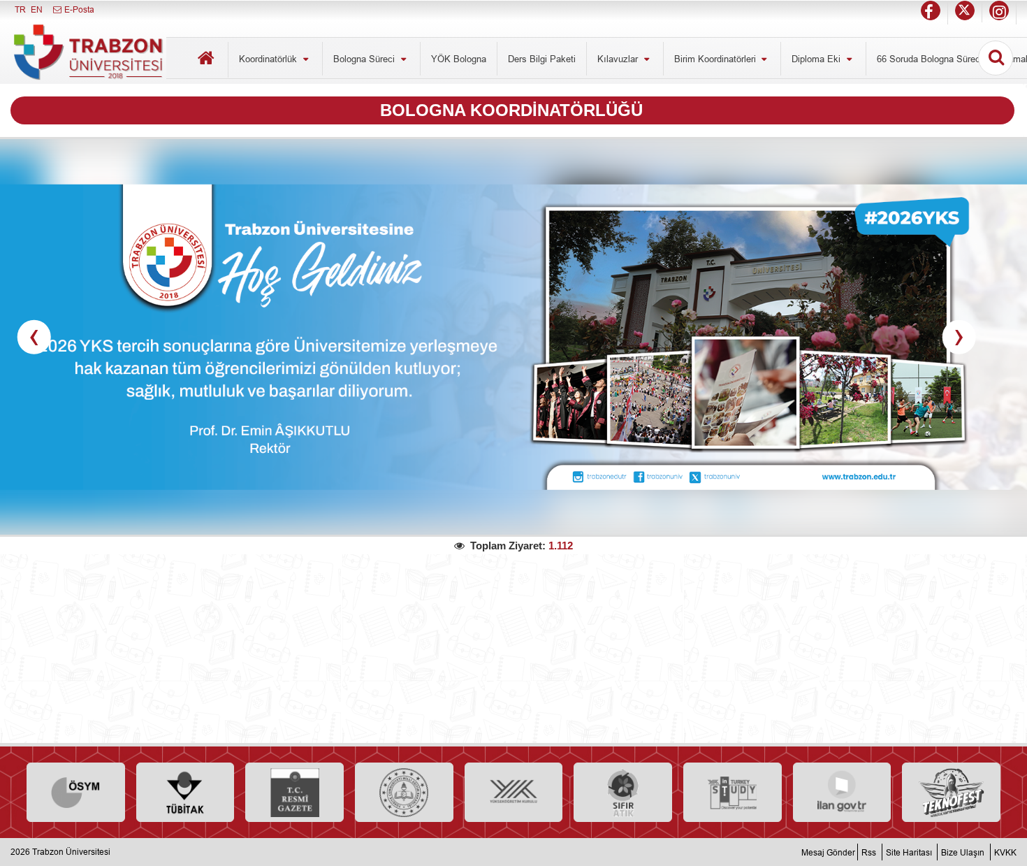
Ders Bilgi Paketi (542, 58)
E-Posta (78, 9)
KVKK (1005, 851)
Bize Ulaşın (962, 851)
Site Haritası (909, 851)
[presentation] (34, 337)
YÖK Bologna (458, 58)
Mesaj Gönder (828, 851)
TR (20, 9)
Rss (868, 851)
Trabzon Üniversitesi (71, 851)
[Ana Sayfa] (206, 60)
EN (37, 9)
